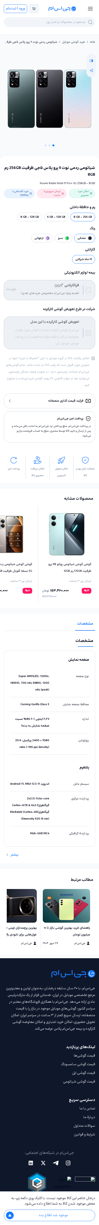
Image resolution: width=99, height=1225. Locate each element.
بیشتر (15, 855)
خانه (92, 42)
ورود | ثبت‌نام (15, 8)
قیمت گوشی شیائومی (79, 1081)
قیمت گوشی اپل (83, 1073)
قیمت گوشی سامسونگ (78, 1064)
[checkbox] (88, 290)
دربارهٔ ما (89, 1117)
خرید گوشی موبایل (73, 42)
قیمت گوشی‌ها (84, 1055)
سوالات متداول (84, 1125)
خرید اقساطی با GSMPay (20, 193)
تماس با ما (87, 1108)
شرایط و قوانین (84, 1134)
